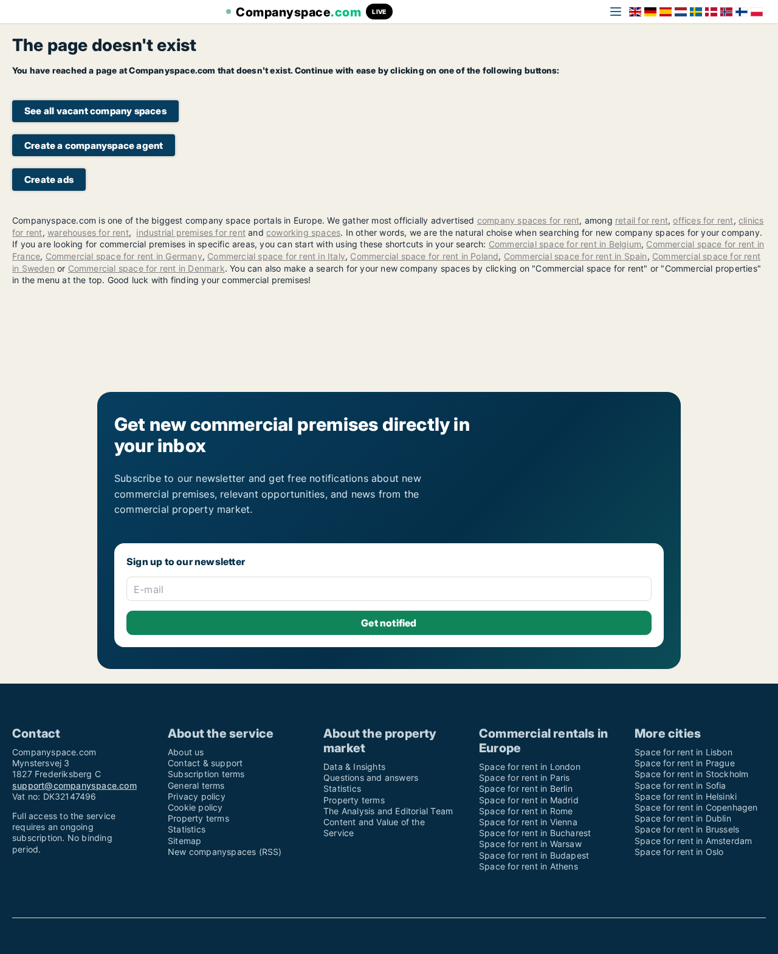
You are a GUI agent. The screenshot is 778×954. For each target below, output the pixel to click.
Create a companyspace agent (93, 145)
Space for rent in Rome (526, 811)
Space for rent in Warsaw (530, 844)
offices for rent (703, 220)
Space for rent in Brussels (687, 829)
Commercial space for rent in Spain (575, 256)
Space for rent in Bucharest (535, 833)
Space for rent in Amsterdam (693, 841)
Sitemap (184, 841)
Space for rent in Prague (685, 763)
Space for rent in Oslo (679, 851)
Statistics (186, 829)
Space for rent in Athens (528, 866)
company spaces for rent (528, 220)
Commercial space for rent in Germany (124, 256)
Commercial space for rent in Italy (276, 256)
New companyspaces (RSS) (225, 851)
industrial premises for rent (191, 232)
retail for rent (641, 220)
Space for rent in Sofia (680, 785)
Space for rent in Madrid (529, 800)
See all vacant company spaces (95, 111)
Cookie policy (195, 807)
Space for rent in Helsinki (686, 796)
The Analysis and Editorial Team (388, 811)
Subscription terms (206, 774)
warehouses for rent (88, 232)
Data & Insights (354, 766)
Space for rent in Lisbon (683, 752)
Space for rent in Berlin (526, 788)
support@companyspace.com (74, 785)
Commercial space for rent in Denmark (146, 268)
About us (186, 752)
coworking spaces (303, 232)
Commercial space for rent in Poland (424, 256)
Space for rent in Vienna (528, 822)
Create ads (49, 179)
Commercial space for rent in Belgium (565, 244)
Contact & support (205, 763)
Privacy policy (196, 796)
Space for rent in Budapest (534, 855)
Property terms (198, 818)
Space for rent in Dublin (683, 818)
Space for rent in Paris (524, 777)
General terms (196, 785)
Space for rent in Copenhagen (696, 807)
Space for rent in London (529, 766)
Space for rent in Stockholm (691, 774)
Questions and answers (370, 777)
